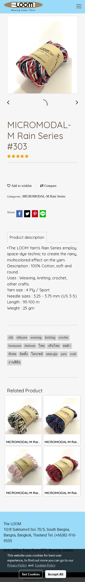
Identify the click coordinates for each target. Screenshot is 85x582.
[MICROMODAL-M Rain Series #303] (42, 55)
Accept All (55, 574)
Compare (49, 186)
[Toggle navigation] (79, 6)
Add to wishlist (21, 186)
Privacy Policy (17, 565)
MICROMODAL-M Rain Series (43, 196)
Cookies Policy (45, 565)
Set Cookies (31, 574)
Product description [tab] (27, 237)
